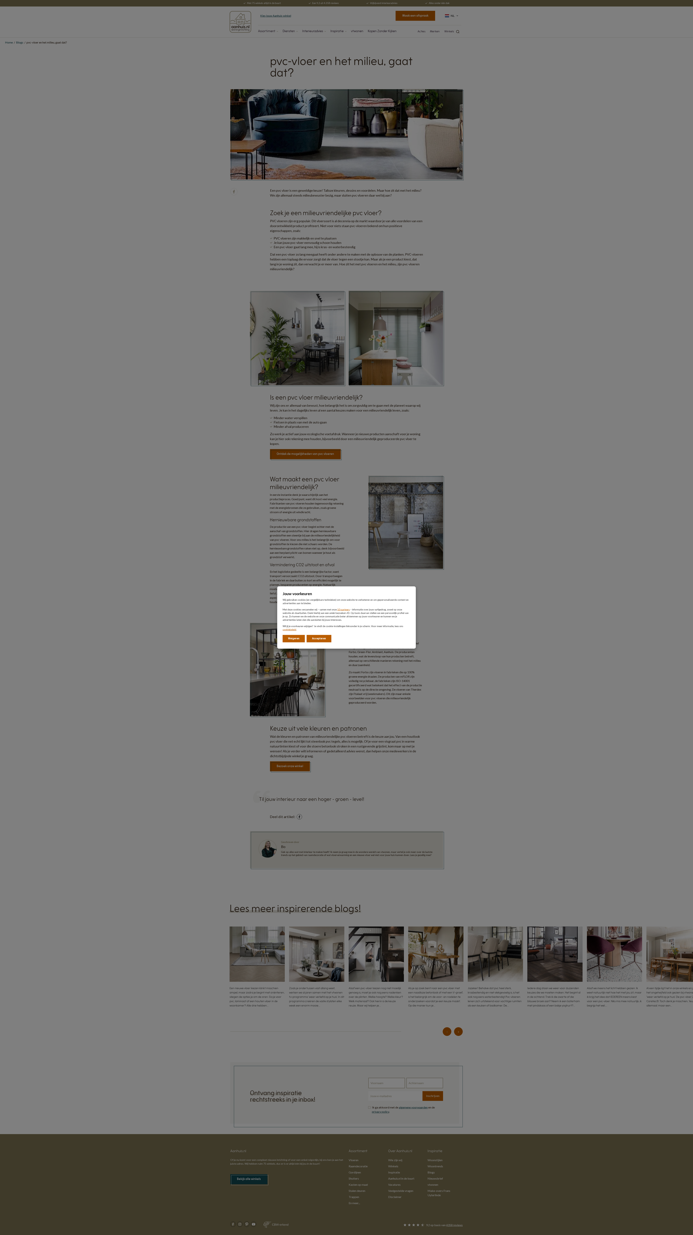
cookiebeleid (289, 629)
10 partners (343, 609)
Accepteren (319, 638)
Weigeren (293, 638)
